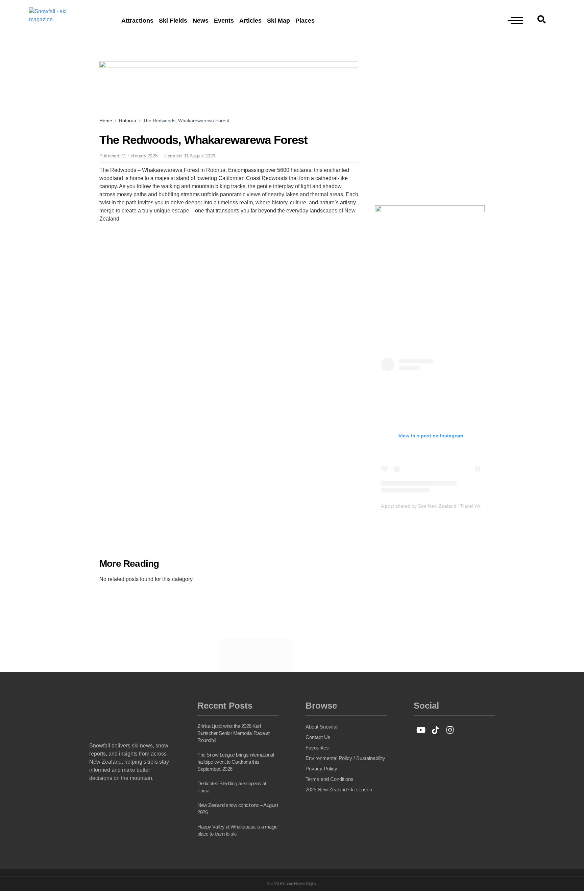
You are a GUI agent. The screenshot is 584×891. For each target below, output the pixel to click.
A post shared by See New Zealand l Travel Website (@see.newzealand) (458, 506)
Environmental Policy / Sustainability (345, 758)
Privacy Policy (321, 768)
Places (305, 20)
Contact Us (318, 737)
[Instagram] (450, 729)
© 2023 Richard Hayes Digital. (292, 883)
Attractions (137, 20)
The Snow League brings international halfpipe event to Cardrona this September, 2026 (235, 762)
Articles (250, 20)
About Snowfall (322, 727)
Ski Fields (173, 20)
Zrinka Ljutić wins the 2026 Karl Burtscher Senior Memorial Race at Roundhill (233, 733)
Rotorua (127, 120)
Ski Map (278, 20)
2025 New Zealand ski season (339, 789)
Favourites (317, 747)
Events (224, 20)
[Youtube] (421, 729)
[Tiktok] (435, 729)
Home (105, 120)
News (201, 20)
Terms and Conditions (330, 779)
